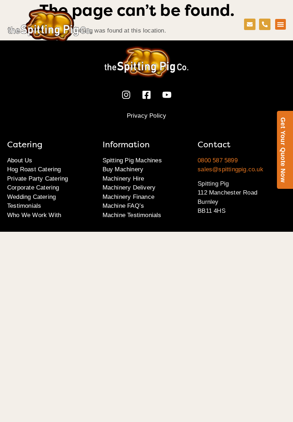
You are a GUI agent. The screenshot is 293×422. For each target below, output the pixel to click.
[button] (280, 24)
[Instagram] (126, 94)
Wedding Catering (31, 196)
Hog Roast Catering (34, 169)
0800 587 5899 (218, 160)
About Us (20, 160)
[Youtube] (167, 94)
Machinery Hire (123, 178)
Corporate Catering (33, 187)
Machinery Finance (128, 196)
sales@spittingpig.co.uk (230, 169)
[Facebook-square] (146, 94)
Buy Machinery (123, 169)
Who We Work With (34, 215)
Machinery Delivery (129, 187)
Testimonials (24, 205)
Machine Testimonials (132, 215)
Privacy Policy (147, 115)
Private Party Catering (37, 178)
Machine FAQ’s (123, 205)
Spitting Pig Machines (132, 160)
